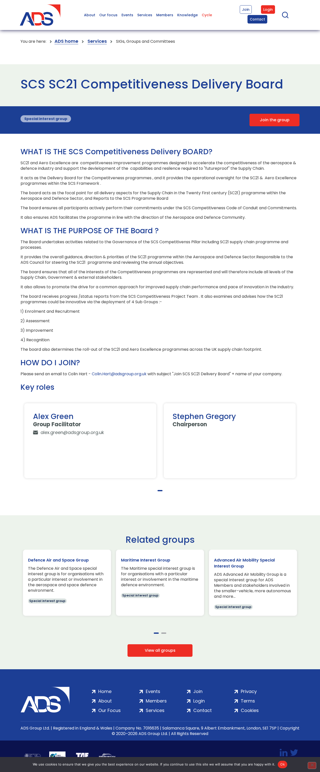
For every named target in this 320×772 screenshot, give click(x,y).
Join (246, 9)
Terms (248, 701)
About (89, 15)
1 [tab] (160, 490)
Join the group (275, 120)
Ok (282, 764)
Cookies (250, 710)
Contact (257, 19)
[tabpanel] (90, 440)
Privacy (249, 691)
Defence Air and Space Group (58, 560)
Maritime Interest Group (145, 560)
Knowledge (187, 15)
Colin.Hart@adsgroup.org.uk (119, 374)
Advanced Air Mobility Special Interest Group (244, 563)
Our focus (108, 15)
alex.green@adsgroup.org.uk (72, 432)
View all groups (160, 650)
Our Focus (109, 710)
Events (127, 15)
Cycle (207, 15)
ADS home (66, 41)
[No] (312, 765)
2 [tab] (163, 633)
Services (144, 15)
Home (105, 691)
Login (268, 9)
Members (164, 15)
